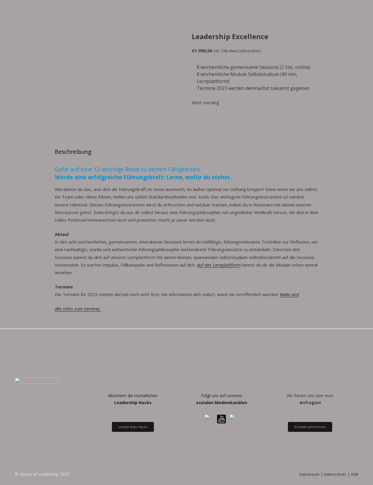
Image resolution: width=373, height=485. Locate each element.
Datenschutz (335, 474)
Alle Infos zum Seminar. (78, 309)
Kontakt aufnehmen (310, 427)
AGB (354, 474)
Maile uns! (289, 294)
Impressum (309, 474)
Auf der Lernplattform (219, 265)
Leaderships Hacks (133, 427)
